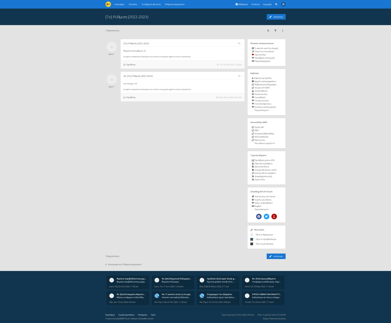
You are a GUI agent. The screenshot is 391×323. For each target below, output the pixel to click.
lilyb (111, 302)
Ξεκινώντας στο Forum (264, 196)
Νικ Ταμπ (159, 302)
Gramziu (282, 318)
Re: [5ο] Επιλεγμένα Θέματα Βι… (132, 294)
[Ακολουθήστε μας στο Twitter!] (266, 216)
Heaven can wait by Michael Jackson (177, 297)
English (257, 206)
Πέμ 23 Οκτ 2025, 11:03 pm (175, 302)
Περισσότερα (260, 110)
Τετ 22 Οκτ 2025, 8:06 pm (220, 302)
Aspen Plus (259, 179)
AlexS (247, 286)
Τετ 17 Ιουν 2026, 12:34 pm (171, 286)
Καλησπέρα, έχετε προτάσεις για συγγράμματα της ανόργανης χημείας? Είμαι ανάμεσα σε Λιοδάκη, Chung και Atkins (222, 297)
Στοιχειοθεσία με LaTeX (265, 169)
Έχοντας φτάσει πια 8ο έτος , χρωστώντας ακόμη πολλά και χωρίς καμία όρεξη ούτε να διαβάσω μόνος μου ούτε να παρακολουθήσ (222, 281)
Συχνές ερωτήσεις (262, 199)
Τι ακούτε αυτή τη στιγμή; (266, 48)
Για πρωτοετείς (261, 100)
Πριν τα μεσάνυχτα (264, 243)
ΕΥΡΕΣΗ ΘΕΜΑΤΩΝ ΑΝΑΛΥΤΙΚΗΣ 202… (270, 294)
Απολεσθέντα (260, 91)
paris (111, 286)
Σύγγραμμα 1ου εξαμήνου (219, 294)
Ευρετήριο (110, 315)
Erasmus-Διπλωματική (265, 107)
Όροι (153, 315)
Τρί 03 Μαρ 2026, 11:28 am (262, 286)
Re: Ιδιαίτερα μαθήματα (264, 278)
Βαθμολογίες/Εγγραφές (265, 84)
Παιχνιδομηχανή (262, 61)
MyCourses (259, 140)
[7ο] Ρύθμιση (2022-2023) (127, 16)
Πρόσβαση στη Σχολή (264, 57)
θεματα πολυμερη (170, 281)
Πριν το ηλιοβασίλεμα (266, 239)
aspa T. (111, 54)
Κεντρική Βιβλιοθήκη (264, 133)
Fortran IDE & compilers (265, 173)
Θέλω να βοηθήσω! (263, 203)
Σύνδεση (256, 4)
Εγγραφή (267, 4)
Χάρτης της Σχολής (262, 78)
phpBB (119, 318)
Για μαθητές (260, 97)
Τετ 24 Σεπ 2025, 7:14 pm (263, 302)
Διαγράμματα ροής (263, 176)
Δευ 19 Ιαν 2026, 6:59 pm (125, 302)
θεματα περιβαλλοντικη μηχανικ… (133, 278)
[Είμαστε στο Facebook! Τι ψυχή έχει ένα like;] (259, 216)
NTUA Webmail (261, 136)
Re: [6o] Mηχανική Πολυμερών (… (178, 278)
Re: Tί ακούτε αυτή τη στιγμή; (176, 294)
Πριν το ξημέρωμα (264, 234)
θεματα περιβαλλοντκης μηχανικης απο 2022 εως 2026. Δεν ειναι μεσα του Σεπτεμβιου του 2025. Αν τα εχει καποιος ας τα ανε (131, 281)
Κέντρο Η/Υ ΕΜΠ (262, 87)
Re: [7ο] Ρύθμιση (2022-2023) (138, 76)
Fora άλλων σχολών (264, 143)
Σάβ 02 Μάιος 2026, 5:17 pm (216, 286)
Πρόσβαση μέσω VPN (264, 160)
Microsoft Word (261, 166)
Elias (201, 286)
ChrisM (248, 302)
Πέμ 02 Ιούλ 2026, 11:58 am (126, 286)
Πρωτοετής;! (260, 54)
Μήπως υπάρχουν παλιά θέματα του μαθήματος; (131, 297)
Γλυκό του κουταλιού (264, 51)
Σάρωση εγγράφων (263, 163)
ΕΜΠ (256, 130)
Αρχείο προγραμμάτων (265, 81)
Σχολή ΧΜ (259, 127)
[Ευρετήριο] (108, 4)
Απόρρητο (142, 315)
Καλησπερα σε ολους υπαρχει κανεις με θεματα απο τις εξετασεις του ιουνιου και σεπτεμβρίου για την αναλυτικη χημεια (267, 297)
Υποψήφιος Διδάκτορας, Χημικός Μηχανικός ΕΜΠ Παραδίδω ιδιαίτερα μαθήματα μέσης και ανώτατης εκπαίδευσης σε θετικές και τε (267, 281)
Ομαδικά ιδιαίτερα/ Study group (223, 278)
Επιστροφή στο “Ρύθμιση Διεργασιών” (125, 264)
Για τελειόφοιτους (262, 103)
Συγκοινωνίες (260, 94)
